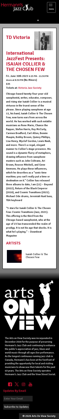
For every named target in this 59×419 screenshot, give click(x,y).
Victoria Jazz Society (29, 88)
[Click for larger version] (43, 40)
